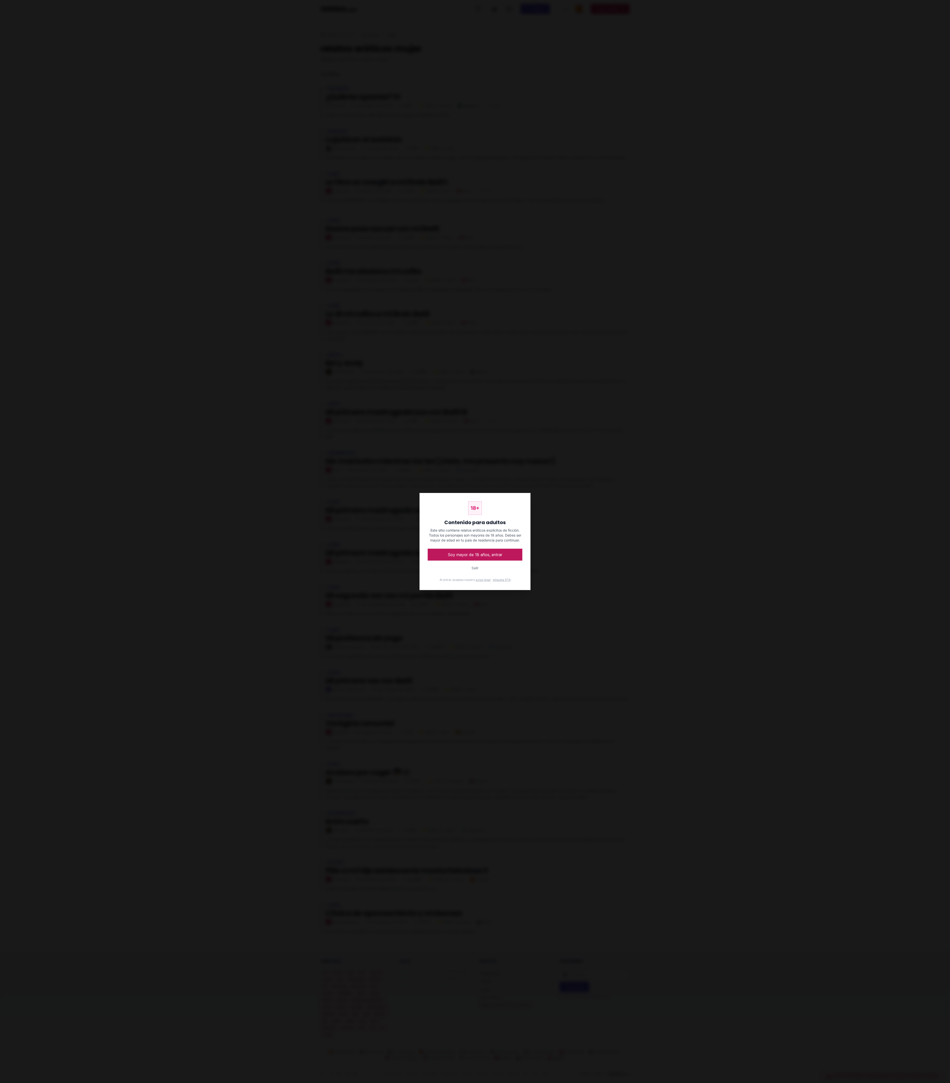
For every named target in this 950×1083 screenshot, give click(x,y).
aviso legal (483, 580)
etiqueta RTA (502, 580)
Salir (475, 568)
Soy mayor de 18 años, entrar (475, 554)
